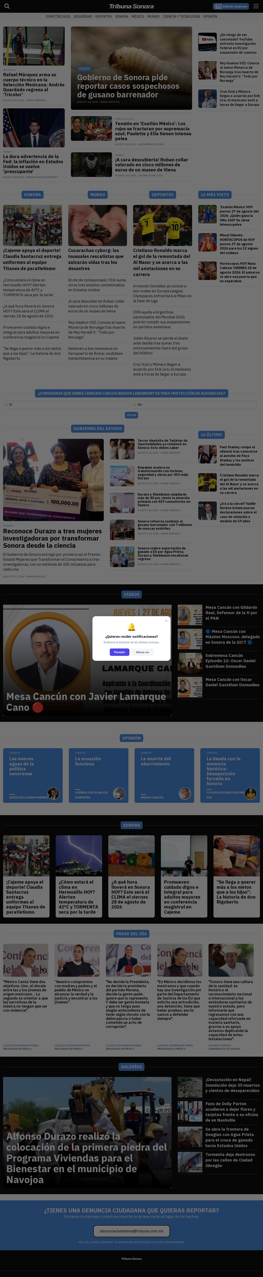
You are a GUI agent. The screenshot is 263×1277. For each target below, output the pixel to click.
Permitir (119, 652)
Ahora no (142, 652)
